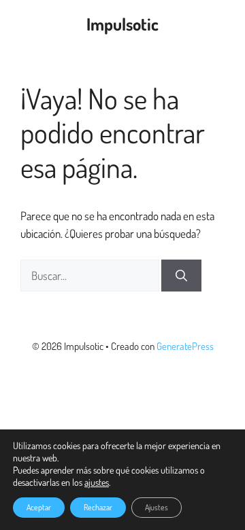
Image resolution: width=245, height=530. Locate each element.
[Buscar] (181, 276)
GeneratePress (185, 346)
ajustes (96, 482)
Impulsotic (122, 24)
